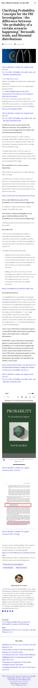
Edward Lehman (11, 96)
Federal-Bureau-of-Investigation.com (19, 679)
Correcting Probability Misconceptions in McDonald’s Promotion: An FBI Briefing (16, 623)
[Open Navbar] (35, 2)
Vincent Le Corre (12, 79)
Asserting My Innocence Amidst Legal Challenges (19, 655)
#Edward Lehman (21, 567)
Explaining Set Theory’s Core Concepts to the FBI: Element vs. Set (19, 631)
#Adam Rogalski (8, 567)
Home (4, 676)
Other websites (26, 678)
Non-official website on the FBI (15, 3)
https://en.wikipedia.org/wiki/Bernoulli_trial (17, 288)
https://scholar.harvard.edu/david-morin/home (18, 196)
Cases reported (16, 676)
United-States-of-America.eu (19, 683)
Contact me (25, 676)
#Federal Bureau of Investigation (13, 564)
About (8, 676)
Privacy (19, 678)
